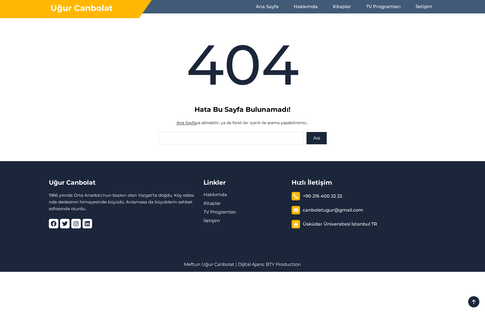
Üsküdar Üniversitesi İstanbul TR (340, 224)
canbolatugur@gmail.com (333, 210)
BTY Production (283, 264)
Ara (316, 138)
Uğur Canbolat (82, 8)
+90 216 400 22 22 (322, 196)
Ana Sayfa (186, 122)
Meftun (192, 264)
